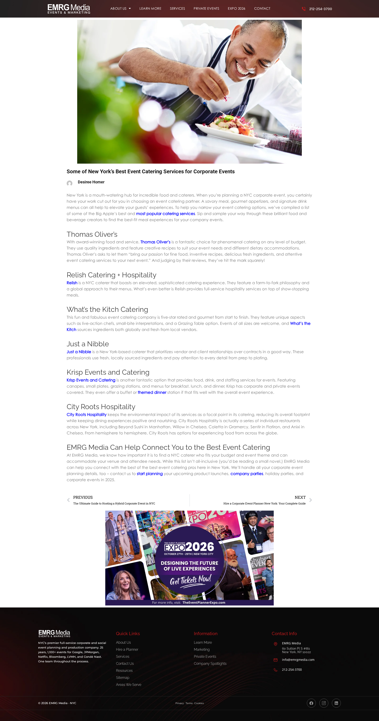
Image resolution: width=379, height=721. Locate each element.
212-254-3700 (320, 9)
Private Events (206, 8)
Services (177, 8)
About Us (118, 8)
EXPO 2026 (236, 8)
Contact (262, 8)
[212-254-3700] (304, 9)
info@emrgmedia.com (298, 660)
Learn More (150, 8)
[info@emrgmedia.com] (275, 660)
